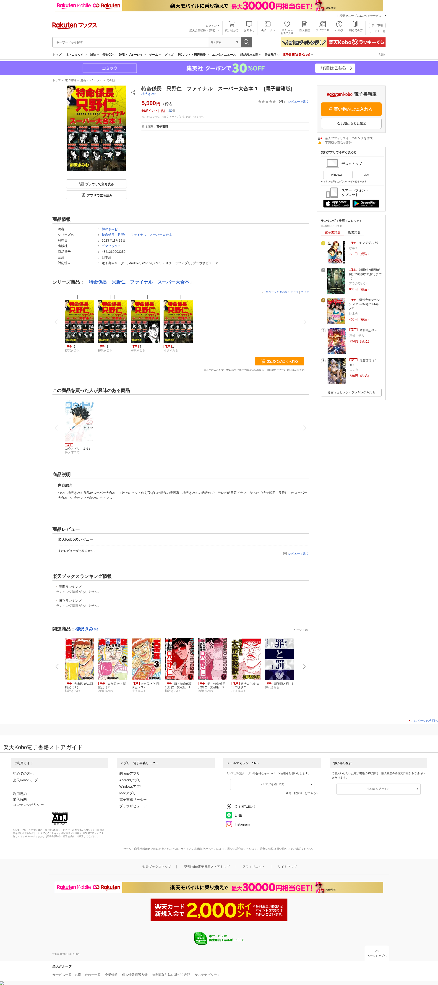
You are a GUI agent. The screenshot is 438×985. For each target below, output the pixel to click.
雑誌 (93, 54)
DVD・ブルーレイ (131, 54)
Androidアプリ (130, 780)
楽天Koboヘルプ (25, 780)
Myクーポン (268, 30)
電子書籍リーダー (133, 799)
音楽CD (107, 54)
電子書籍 (70, 80)
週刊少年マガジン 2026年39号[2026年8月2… (364, 304)
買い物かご (232, 30)
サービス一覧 (377, 31)
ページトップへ (376, 955)
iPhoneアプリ (129, 773)
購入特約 (20, 799)
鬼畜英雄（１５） (363, 362)
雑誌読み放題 (249, 54)
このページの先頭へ (424, 720)
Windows (336, 174)
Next (304, 666)
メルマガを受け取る (272, 784)
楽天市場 (377, 25)
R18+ (382, 54)
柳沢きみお (149, 94)
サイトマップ (287, 866)
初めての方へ (23, 773)
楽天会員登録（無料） (203, 30)
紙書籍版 (354, 232)
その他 (111, 80)
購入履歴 (304, 30)
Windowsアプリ (131, 786)
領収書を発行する (378, 788)
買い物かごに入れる (353, 109)
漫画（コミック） (91, 80)
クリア (305, 292)
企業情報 (111, 975)
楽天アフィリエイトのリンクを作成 (349, 138)
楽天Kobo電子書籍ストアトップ (207, 866)
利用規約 (20, 794)
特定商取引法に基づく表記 (171, 975)
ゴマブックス (111, 246)
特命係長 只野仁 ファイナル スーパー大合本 (137, 235)
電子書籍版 (333, 232)
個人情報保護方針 (135, 975)
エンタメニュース (224, 54)
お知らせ (249, 30)
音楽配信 (270, 54)
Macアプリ (127, 793)
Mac (366, 174)
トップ (56, 54)
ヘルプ (339, 30)
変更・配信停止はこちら (301, 793)
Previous (57, 666)
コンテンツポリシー (28, 805)
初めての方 (356, 30)
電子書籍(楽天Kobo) (296, 54)
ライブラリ (322, 30)
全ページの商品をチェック (282, 292)
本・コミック (75, 54)
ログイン (211, 25)
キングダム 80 (368, 243)
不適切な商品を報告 (338, 142)
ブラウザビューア (133, 806)
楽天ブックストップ (156, 866)
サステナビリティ (207, 975)
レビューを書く (298, 101)
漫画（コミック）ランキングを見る (351, 392)
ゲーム (153, 54)
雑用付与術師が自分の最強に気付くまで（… (365, 274)
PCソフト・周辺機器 (192, 54)
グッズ (168, 54)
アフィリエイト (253, 866)
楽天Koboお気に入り (287, 31)
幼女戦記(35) (367, 330)
